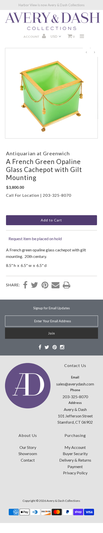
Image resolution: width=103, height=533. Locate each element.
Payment (75, 466)
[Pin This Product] (45, 285)
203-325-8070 (57, 195)
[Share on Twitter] (34, 285)
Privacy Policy (75, 472)
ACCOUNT (32, 36)
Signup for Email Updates (51, 308)
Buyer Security (75, 453)
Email (75, 377)
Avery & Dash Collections (63, 501)
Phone (75, 390)
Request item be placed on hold (35, 238)
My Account (75, 447)
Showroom (27, 453)
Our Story (28, 447)
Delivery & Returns (75, 460)
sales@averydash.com (75, 383)
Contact (28, 460)
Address (75, 403)
